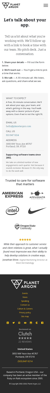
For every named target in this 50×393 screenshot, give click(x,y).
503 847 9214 (12, 135)
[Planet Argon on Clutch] (37, 323)
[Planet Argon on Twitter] (14, 323)
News (25, 297)
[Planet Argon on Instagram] (31, 323)
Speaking (25, 301)
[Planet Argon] (11, 6)
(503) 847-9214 (25, 361)
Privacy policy (25, 312)
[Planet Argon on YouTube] (25, 323)
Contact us (25, 305)
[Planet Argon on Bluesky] (19, 323)
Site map (25, 316)
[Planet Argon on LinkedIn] (8, 323)
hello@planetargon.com (18, 126)
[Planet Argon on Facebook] (42, 323)
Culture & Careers (25, 308)
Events (25, 293)
